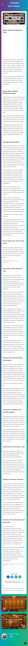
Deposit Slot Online (14, 4)
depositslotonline (13, 633)
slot (23, 67)
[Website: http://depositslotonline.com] (11, 636)
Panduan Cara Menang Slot (11, 588)
